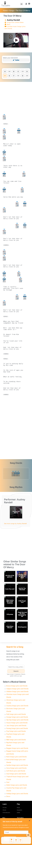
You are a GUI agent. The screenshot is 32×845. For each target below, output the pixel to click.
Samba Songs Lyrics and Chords (17, 765)
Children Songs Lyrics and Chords (17, 691)
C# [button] (22, 71)
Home (5, 11)
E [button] (9, 76)
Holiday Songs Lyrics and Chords (17, 793)
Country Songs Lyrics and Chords (17, 706)
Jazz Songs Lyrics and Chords (16, 725)
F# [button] (18, 75)
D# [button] (5, 75)
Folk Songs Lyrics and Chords (16, 714)
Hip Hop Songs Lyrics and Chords (17, 720)
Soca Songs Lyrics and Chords (16, 768)
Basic (8, 24)
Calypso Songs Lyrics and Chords (17, 689)
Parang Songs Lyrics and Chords (17, 728)
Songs (11, 11)
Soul (7, 782)
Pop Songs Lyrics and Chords (16, 731)
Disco (8, 796)
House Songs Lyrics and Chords (17, 723)
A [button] (4, 71)
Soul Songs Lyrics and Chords (16, 774)
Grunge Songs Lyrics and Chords (17, 717)
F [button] (13, 76)
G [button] (22, 76)
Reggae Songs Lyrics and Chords (17, 748)
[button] (21, 4)
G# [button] (27, 75)
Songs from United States (15, 22)
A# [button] (9, 71)
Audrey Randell (13, 20)
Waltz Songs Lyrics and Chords (16, 785)
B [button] (13, 71)
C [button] (18, 71)
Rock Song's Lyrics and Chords (16, 757)
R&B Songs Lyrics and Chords (16, 740)
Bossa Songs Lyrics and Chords (16, 686)
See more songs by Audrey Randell (15, 523)
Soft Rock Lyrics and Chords (15, 771)
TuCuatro (5, 5)
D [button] (27, 71)
